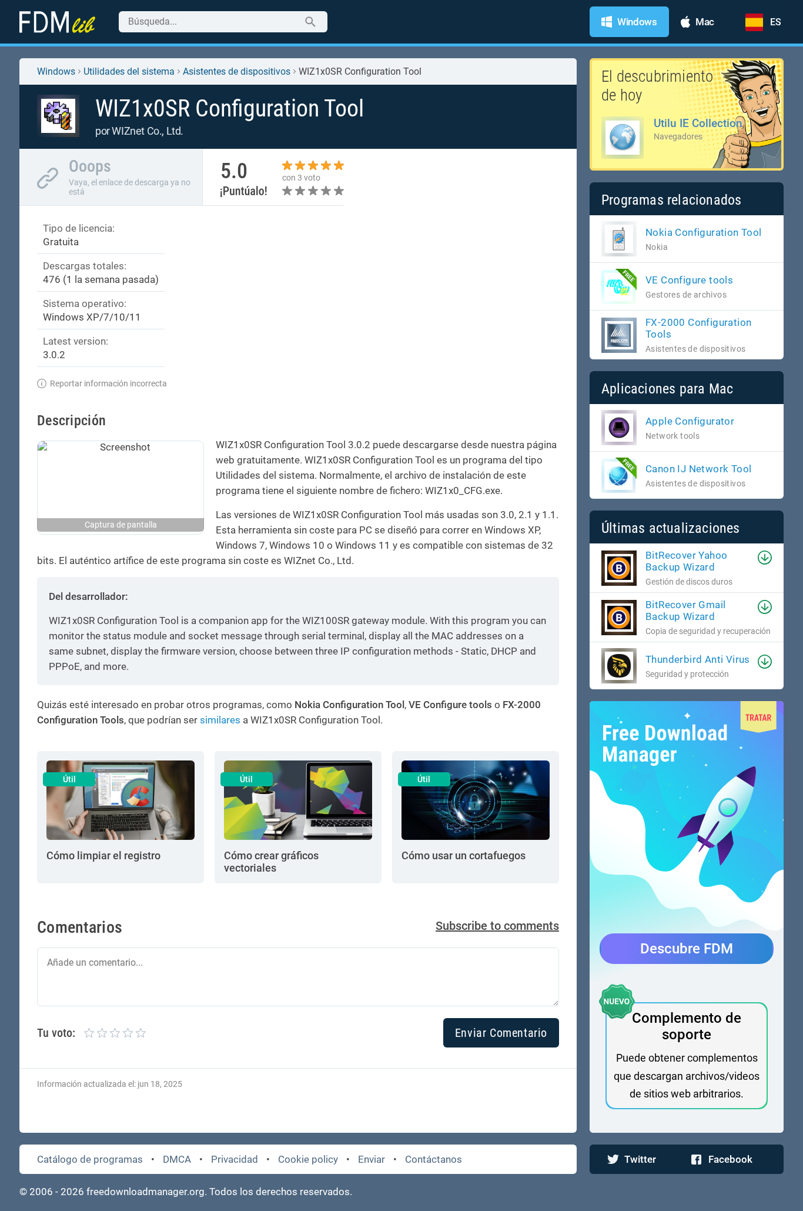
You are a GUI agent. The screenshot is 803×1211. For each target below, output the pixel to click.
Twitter (640, 1159)
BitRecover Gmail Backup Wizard (685, 610)
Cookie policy (308, 1159)
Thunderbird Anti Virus (697, 659)
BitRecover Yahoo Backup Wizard (686, 561)
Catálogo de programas (90, 1159)
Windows (56, 71)
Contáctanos (433, 1159)
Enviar (371, 1159)
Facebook (730, 1159)
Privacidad (234, 1159)
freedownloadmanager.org (145, 1191)
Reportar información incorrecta (108, 383)
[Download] (765, 558)
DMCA (177, 1159)
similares (220, 720)
